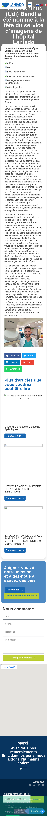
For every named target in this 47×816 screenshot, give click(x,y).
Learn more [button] (9, 805)
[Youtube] (34, 785)
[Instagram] (39, 785)
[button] (30, 4)
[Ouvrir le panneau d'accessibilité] (42, 812)
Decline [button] (8, 812)
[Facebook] (30, 785)
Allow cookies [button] (21, 812)
